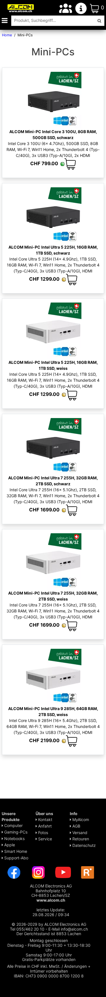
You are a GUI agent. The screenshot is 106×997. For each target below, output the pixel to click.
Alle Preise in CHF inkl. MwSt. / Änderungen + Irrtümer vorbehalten (48, 968)
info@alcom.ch (74, 929)
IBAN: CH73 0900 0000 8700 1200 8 (49, 975)
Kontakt (44, 819)
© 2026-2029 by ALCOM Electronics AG (49, 924)
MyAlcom (80, 819)
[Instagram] (38, 872)
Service (44, 838)
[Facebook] (13, 872)
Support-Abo (15, 857)
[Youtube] (63, 872)
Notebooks (14, 838)
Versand (79, 832)
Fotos (42, 832)
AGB (75, 826)
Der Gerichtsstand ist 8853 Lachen (48, 933)
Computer (13, 825)
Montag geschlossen (49, 940)
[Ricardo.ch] (87, 872)
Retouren (80, 838)
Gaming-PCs (15, 832)
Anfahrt (44, 826)
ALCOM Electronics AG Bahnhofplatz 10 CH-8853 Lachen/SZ (51, 892)
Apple (9, 844)
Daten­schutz (83, 845)
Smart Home (15, 851)
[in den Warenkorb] (70, 164)
